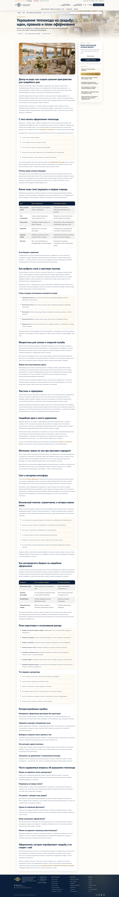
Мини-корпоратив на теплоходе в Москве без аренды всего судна (88, 87)
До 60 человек (54, 881)
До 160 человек (55, 885)
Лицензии (91, 881)
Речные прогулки (73, 891)
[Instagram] (99, 895)
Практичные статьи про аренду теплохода (88, 69)
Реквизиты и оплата (92, 885)
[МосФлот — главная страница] (23, 4)
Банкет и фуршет (73, 881)
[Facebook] (97, 895)
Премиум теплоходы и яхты (57, 889)
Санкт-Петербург (92, 0)
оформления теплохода (57, 162)
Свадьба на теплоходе (74, 879)
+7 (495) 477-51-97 (43, 879)
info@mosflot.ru (101, 0)
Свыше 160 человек (55, 887)
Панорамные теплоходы (56, 891)
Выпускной (72, 889)
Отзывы (90, 883)
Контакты (90, 879)
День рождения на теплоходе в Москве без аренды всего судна (90, 92)
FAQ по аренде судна (93, 889)
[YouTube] (104, 895)
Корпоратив (72, 883)
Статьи (90, 891)
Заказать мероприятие (98, 4)
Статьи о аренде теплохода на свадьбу (89, 74)
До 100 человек (55, 883)
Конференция (73, 887)
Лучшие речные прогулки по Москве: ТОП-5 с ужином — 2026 (89, 78)
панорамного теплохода (47, 129)
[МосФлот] (17, 879)
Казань (96, 0)
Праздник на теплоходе (74, 885)
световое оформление (32, 479)
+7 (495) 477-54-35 (90, 60)
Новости (90, 887)
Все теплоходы (55, 879)
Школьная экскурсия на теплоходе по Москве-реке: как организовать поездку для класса (89, 98)
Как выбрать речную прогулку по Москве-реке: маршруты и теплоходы (89, 83)
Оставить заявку (90, 56)
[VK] (101, 895)
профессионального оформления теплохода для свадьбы (58, 865)
